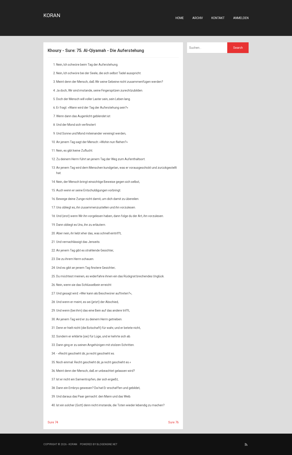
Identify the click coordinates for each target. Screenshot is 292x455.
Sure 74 (53, 422)
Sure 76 (173, 422)
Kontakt (218, 18)
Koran (51, 15)
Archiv (197, 18)
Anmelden (241, 18)
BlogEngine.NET (107, 444)
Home (179, 18)
